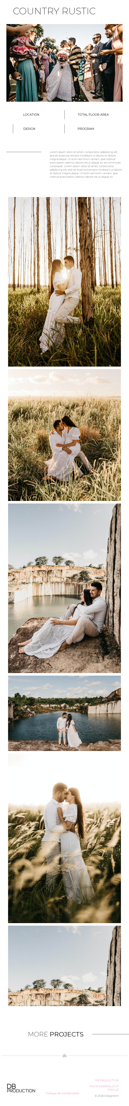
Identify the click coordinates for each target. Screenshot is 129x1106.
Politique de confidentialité (62, 1093)
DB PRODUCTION (107, 1080)
